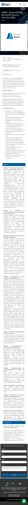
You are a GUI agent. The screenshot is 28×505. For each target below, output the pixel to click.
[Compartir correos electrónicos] (14, 485)
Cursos (9, 57)
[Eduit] (5, 3)
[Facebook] (15, 483)
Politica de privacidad (14, 496)
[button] (24, 501)
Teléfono (3, 459)
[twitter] (9, 483)
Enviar (14, 475)
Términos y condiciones (14, 495)
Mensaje (3, 465)
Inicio (4, 57)
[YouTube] (20, 483)
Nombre (3, 449)
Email (2, 454)
